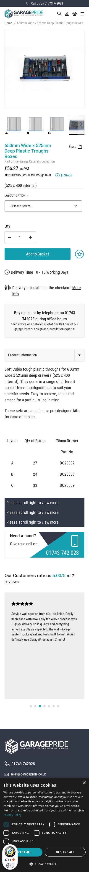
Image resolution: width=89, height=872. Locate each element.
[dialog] (44, 825)
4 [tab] (44, 706)
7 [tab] (58, 706)
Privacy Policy (12, 815)
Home (8, 23)
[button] (15, 125)
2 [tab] (35, 706)
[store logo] (24, 13)
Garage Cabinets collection (37, 161)
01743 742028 (23, 763)
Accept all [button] (22, 852)
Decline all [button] (65, 852)
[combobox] (43, 206)
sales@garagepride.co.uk (28, 774)
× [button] (84, 783)
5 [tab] (49, 706)
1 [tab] (31, 706)
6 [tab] (53, 706)
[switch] (10, 865)
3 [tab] (40, 706)
